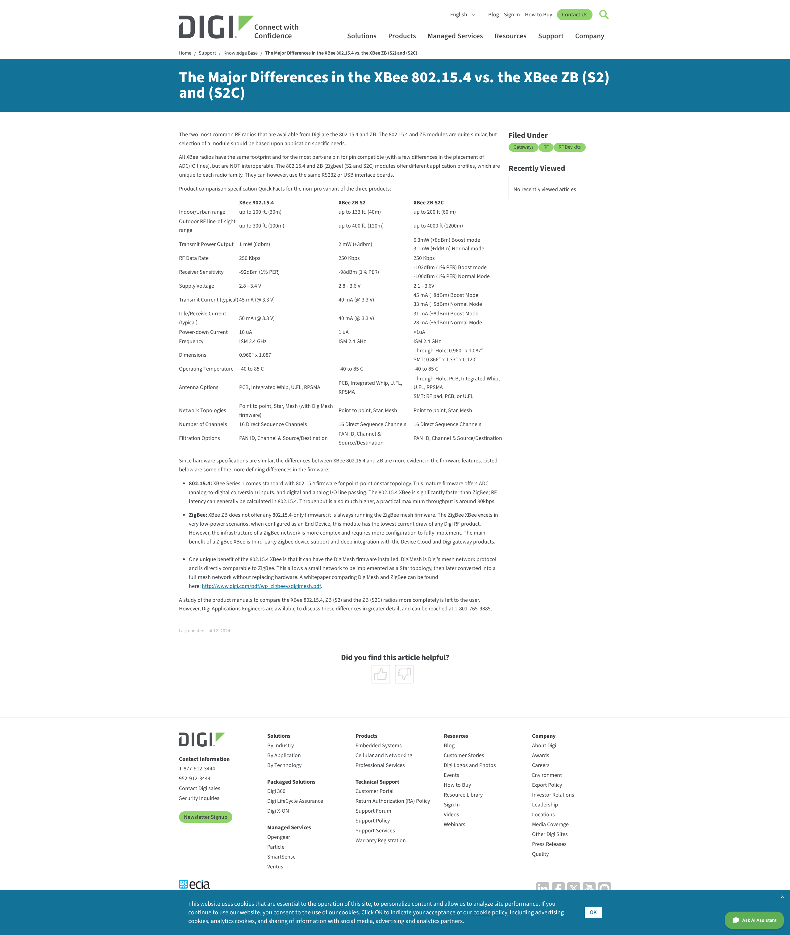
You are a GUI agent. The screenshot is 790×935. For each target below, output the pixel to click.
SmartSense (281, 857)
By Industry (280, 745)
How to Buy (538, 14)
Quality (540, 854)
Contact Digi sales (199, 788)
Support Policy (373, 821)
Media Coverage (550, 824)
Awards (540, 755)
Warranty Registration (381, 840)
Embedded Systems (379, 745)
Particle (276, 847)
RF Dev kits (570, 147)
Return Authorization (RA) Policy (393, 801)
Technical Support (377, 781)
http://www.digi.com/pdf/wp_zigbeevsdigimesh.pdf (261, 586)
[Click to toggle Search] (604, 15)
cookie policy (490, 912)
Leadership (545, 805)
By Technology (284, 765)
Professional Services (380, 765)
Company (589, 36)
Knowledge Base (240, 53)
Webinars (454, 824)
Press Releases (549, 844)
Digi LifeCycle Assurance (295, 801)
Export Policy (547, 785)
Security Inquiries (199, 798)
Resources (510, 36)
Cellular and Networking (384, 755)
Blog (493, 14)
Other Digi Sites (550, 834)
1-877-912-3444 (197, 769)
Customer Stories (464, 755)
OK (593, 912)
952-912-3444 (194, 778)
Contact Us (575, 14)
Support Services (375, 831)
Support (550, 36)
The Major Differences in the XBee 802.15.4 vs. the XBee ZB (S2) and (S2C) (341, 53)
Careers (541, 765)
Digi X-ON (278, 811)
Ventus (275, 867)
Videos (451, 814)
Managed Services (455, 36)
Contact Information (204, 759)
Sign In (512, 14)
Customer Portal (375, 791)
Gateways (524, 147)
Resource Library (463, 795)
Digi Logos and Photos (470, 765)
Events (451, 775)
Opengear (278, 837)
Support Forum (373, 811)
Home (185, 53)
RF (546, 147)
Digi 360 (276, 791)
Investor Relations (553, 795)
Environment (547, 775)
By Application (284, 755)
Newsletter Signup (205, 817)
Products (402, 36)
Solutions (361, 36)
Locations (543, 814)
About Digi (544, 745)
